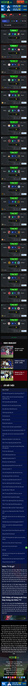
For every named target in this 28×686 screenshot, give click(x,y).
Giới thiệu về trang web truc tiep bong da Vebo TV (13, 393)
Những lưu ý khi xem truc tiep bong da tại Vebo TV (13, 558)
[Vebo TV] (6, 2)
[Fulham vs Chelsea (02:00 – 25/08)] (7, 364)
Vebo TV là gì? (5, 390)
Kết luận (4, 550)
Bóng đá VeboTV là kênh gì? (8, 534)
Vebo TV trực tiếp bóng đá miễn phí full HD (11, 442)
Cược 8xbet (20, 2)
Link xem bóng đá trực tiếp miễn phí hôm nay (12, 472)
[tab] (3, 16)
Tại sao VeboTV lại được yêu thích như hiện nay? (13, 486)
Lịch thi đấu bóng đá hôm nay (8, 454)
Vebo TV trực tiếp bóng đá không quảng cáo (12, 504)
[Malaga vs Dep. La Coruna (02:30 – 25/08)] (7, 375)
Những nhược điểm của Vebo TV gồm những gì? (12, 507)
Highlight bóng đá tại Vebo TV (9, 458)
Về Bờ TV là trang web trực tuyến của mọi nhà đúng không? (13, 538)
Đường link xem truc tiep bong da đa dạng (11, 405)
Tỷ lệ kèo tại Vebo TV (7, 469)
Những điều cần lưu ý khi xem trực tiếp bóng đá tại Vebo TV (13, 517)
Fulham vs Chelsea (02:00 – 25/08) (20, 361)
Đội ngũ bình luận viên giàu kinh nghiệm (11, 497)
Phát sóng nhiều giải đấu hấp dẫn (9, 402)
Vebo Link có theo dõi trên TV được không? (12, 543)
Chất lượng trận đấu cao (7, 412)
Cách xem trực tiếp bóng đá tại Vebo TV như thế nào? (13, 512)
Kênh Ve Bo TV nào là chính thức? (9, 546)
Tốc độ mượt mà (6, 416)
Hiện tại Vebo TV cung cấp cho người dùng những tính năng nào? (13, 447)
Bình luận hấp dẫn (6, 419)
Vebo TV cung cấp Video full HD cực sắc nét (12, 493)
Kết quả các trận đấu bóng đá (8, 462)
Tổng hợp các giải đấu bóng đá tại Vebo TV (11, 479)
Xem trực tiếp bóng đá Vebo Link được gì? (11, 483)
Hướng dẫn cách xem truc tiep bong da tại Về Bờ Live (13, 434)
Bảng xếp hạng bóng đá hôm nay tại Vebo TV (12, 465)
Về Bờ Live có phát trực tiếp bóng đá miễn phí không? (12, 526)
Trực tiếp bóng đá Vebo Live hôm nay (10, 476)
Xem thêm (14, 337)
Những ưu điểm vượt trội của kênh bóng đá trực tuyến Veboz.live (13, 397)
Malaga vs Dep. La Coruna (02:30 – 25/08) (19, 373)
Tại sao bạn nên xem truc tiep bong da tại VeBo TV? (13, 430)
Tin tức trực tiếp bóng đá (7, 451)
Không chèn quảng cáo (7, 423)
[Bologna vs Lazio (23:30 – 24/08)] (7, 352)
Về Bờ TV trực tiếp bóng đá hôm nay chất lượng (12, 500)
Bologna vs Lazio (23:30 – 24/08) (19, 349)
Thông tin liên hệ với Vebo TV (8, 562)
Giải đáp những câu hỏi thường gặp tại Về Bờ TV (13, 522)
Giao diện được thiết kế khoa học (9, 409)
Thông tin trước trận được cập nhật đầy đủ (11, 426)
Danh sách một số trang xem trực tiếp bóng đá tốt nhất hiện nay (13, 554)
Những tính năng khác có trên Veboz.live (11, 439)
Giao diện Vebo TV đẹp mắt (8, 490)
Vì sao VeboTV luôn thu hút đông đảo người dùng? (13, 530)
